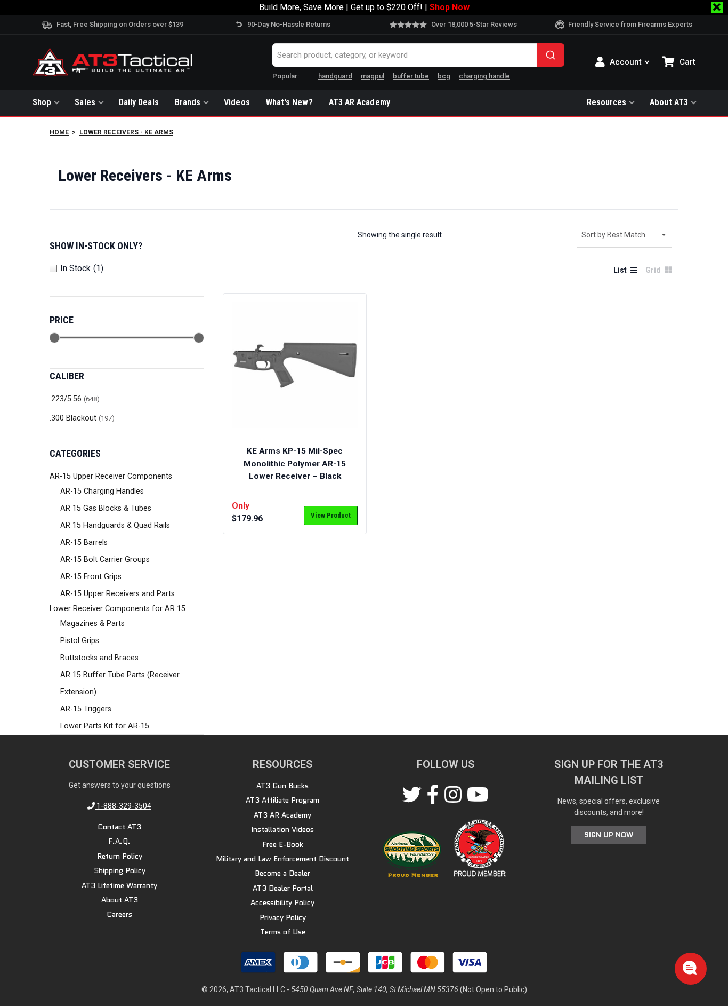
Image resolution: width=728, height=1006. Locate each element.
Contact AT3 (119, 826)
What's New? (289, 102)
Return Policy (119, 856)
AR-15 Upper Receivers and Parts (117, 593)
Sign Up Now (608, 834)
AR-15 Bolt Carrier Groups (105, 559)
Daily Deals (139, 102)
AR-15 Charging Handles (102, 491)
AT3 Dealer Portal (283, 888)
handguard (335, 76)
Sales (85, 102)
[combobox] (418, 55)
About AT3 (669, 102)
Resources (607, 102)
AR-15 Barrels (84, 542)
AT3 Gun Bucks (282, 785)
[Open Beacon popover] (689, 967)
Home (59, 132)
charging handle (484, 76)
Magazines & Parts (92, 623)
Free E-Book (282, 844)
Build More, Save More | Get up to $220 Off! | (364, 7)
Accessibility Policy (282, 902)
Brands (188, 102)
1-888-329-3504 (123, 806)
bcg (444, 76)
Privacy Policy (283, 917)
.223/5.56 (66, 398)
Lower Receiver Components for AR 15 (117, 608)
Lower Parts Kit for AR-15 (104, 726)
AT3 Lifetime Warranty (119, 885)
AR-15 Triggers (85, 709)
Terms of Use (282, 931)
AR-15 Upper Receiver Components (111, 476)
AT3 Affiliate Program (282, 800)
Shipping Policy (119, 870)
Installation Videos (282, 829)
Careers (119, 914)
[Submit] (550, 55)
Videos (237, 102)
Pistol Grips (79, 640)
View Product (331, 515)
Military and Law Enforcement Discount (282, 858)
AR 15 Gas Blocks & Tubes (105, 508)
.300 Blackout (73, 418)
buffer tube (411, 76)
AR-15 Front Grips (91, 576)
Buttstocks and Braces (99, 657)
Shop (42, 102)
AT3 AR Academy (359, 102)
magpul (372, 76)
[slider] (54, 337)
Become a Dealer (282, 873)
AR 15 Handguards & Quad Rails (115, 525)
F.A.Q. (119, 841)
